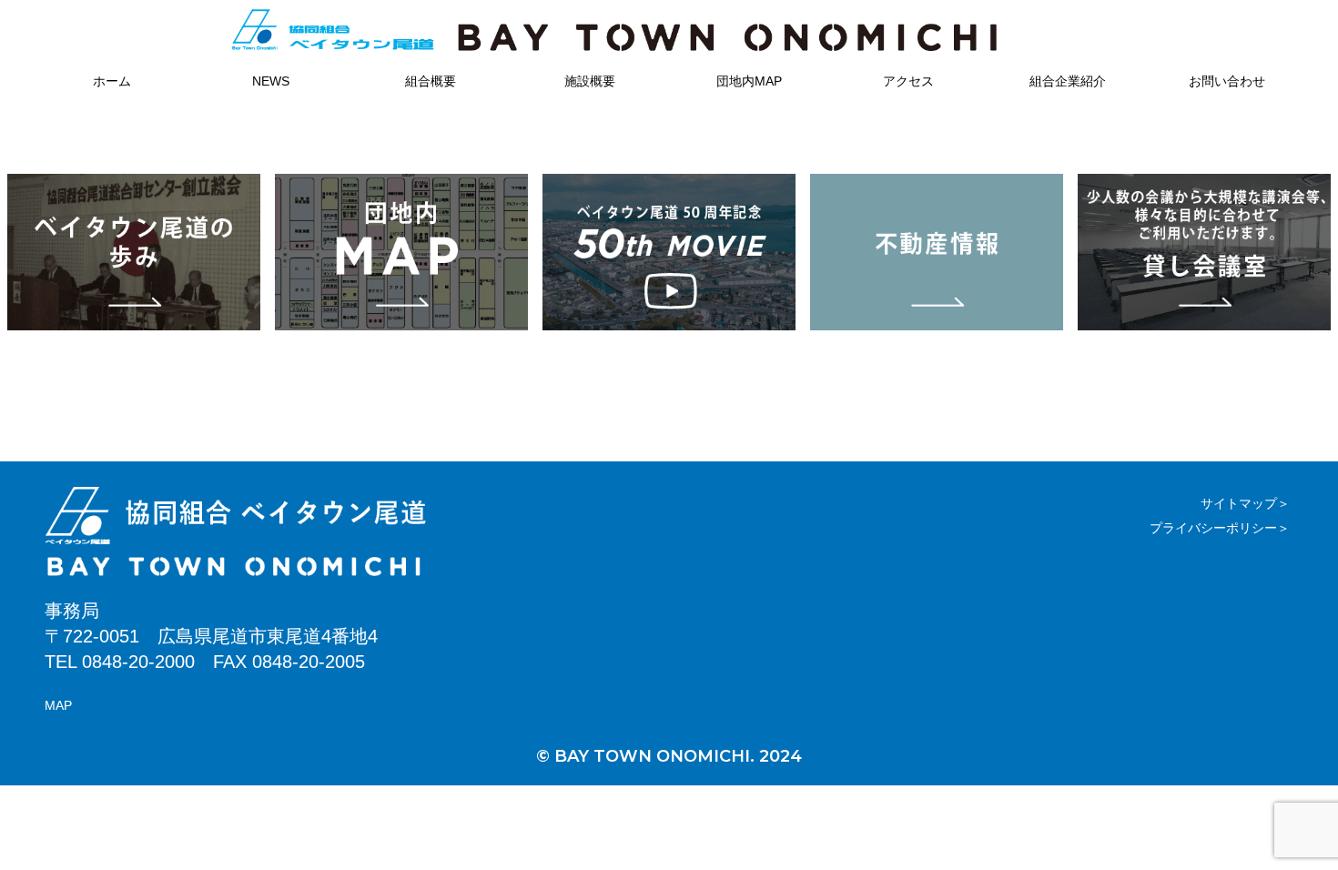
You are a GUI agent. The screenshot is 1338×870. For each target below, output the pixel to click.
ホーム (112, 81)
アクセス (908, 81)
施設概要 (589, 81)
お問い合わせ (1227, 81)
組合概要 (430, 81)
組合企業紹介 (1067, 81)
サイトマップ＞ (1245, 503)
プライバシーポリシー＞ (1220, 528)
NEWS (270, 81)
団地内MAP (749, 81)
